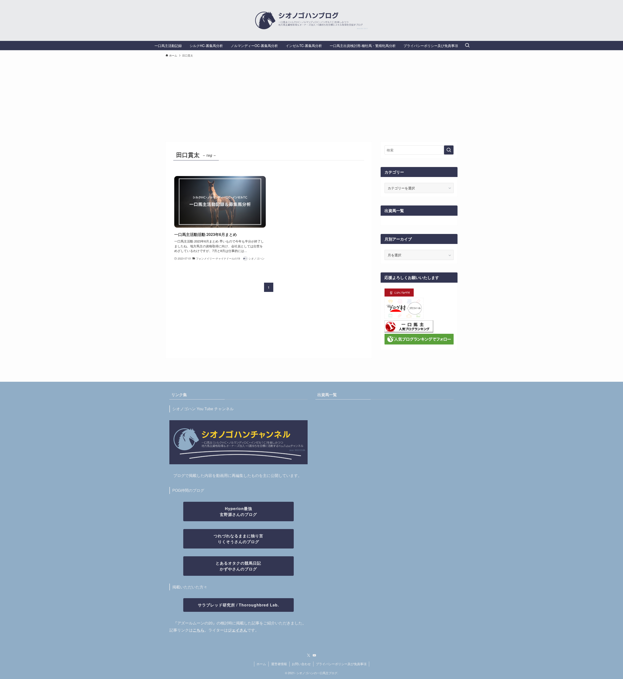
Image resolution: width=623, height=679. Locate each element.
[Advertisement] (311, 97)
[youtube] (314, 655)
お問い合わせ (301, 663)
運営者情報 (279, 663)
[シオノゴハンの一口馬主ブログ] (311, 20)
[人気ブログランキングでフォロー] (419, 343)
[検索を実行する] (449, 150)
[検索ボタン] (467, 45)
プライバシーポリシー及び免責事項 (341, 663)
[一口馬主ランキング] (409, 331)
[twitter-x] (308, 655)
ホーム (261, 663)
